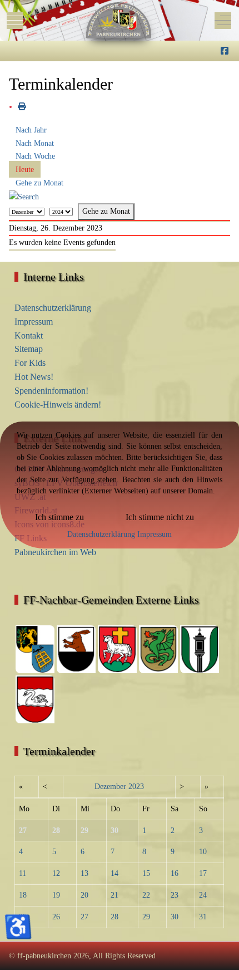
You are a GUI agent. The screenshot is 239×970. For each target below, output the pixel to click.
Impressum (154, 534)
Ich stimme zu (59, 517)
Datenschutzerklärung (101, 534)
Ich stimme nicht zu (160, 517)
